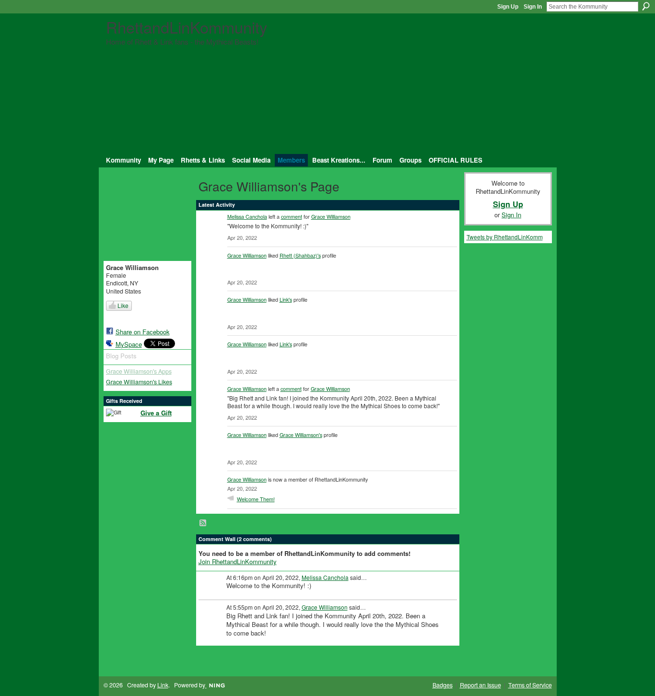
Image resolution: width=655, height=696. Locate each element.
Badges (443, 685)
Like (123, 305)
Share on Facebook (143, 331)
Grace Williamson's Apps (139, 371)
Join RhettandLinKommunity (238, 561)
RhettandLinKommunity (186, 26)
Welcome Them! (256, 499)
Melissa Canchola (247, 216)
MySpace (129, 344)
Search (646, 6)
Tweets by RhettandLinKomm (505, 237)
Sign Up (507, 6)
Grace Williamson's (301, 434)
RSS (203, 523)
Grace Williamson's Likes (139, 381)
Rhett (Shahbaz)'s (300, 255)
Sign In (533, 6)
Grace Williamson (331, 216)
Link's (286, 299)
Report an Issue (480, 685)
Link (162, 685)
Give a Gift (156, 412)
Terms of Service (530, 685)
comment (291, 216)
